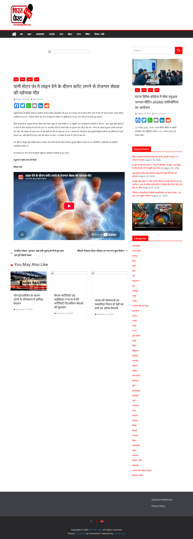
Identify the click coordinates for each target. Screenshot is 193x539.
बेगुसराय (135, 350)
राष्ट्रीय (52, 34)
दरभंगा (134, 315)
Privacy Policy (158, 506)
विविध (87, 34)
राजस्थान (135, 405)
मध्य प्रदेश (136, 375)
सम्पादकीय (136, 445)
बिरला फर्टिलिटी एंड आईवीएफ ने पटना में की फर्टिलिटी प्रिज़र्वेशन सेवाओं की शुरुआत (68, 301)
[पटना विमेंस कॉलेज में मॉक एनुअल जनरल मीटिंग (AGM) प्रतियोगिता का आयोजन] (157, 72)
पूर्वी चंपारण (136, 335)
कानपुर (134, 255)
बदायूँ (134, 340)
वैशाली (134, 430)
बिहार (70, 34)
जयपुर (134, 300)
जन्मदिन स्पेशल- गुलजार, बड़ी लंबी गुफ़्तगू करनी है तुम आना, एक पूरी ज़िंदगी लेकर (39, 253)
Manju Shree (38, 99)
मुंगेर (133, 385)
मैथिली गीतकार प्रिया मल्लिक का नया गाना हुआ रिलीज (100, 250)
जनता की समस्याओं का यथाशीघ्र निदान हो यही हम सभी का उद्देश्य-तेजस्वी (109, 304)
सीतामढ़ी (135, 465)
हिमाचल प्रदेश (137, 475)
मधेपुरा (134, 370)
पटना (79, 34)
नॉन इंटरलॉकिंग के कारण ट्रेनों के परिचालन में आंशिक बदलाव (28, 299)
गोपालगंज (135, 280)
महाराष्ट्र (135, 380)
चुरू (133, 285)
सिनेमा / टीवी (99, 34)
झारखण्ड (135, 310)
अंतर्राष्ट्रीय (40, 34)
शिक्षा (157, 90)
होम (21, 34)
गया (133, 275)
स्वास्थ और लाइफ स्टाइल (141, 470)
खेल (133, 270)
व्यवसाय (135, 435)
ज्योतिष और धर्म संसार (140, 305)
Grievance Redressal (162, 499)
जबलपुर (135, 290)
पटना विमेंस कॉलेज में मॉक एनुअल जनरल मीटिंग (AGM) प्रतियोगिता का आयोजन (157, 102)
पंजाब (134, 325)
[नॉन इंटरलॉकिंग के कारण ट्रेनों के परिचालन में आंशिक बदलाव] (29, 273)
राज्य (61, 34)
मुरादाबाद (135, 395)
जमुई (134, 295)
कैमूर (134, 260)
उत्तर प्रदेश (136, 250)
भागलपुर (135, 360)
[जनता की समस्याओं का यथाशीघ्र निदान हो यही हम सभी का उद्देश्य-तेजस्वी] (110, 273)
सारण (134, 450)
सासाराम (135, 455)
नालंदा (134, 320)
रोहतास (135, 420)
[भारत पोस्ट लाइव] (14, 34)
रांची (133, 400)
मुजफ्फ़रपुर (136, 390)
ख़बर (29, 34)
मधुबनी (30, 79)
